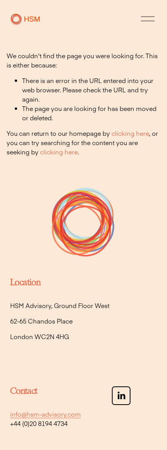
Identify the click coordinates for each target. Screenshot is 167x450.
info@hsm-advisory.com (45, 414)
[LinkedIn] (121, 395)
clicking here (130, 133)
